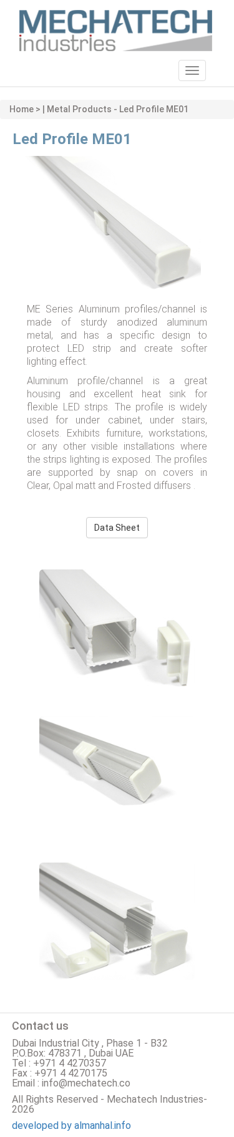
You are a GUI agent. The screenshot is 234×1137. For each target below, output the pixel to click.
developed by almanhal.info (71, 1125)
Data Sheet (117, 528)
